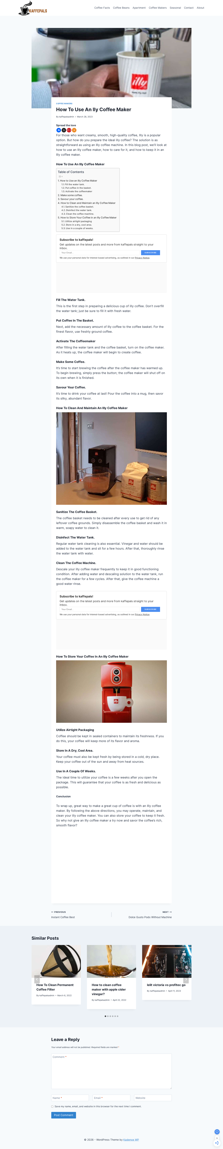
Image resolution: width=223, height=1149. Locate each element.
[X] (64, 130)
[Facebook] (58, 130)
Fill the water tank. (74, 184)
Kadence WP (131, 1139)
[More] (74, 130)
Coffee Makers (158, 7)
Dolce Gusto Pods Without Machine (150, 915)
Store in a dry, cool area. (79, 224)
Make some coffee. (72, 195)
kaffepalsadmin (66, 116)
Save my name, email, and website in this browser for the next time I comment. (98, 1106)
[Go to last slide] (37, 979)
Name (57, 1097)
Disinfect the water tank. (79, 210)
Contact (189, 7)
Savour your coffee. (72, 199)
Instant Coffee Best (63, 915)
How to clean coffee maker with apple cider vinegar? (109, 989)
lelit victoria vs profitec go (166, 985)
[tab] (105, 1016)
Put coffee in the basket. (78, 188)
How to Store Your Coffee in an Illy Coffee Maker (89, 217)
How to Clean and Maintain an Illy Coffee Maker (88, 202)
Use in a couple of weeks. (79, 228)
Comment (60, 1056)
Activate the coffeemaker (78, 191)
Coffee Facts (102, 7)
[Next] (186, 979)
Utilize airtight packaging (78, 221)
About (200, 7)
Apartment (139, 7)
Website (140, 1097)
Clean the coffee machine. (80, 214)
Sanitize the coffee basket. (79, 206)
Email (98, 1097)
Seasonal (175, 7)
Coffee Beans (121, 7)
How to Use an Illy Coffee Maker (78, 180)
